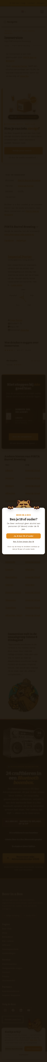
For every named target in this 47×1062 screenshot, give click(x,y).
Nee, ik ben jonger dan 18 (23, 542)
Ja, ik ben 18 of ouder (23, 536)
